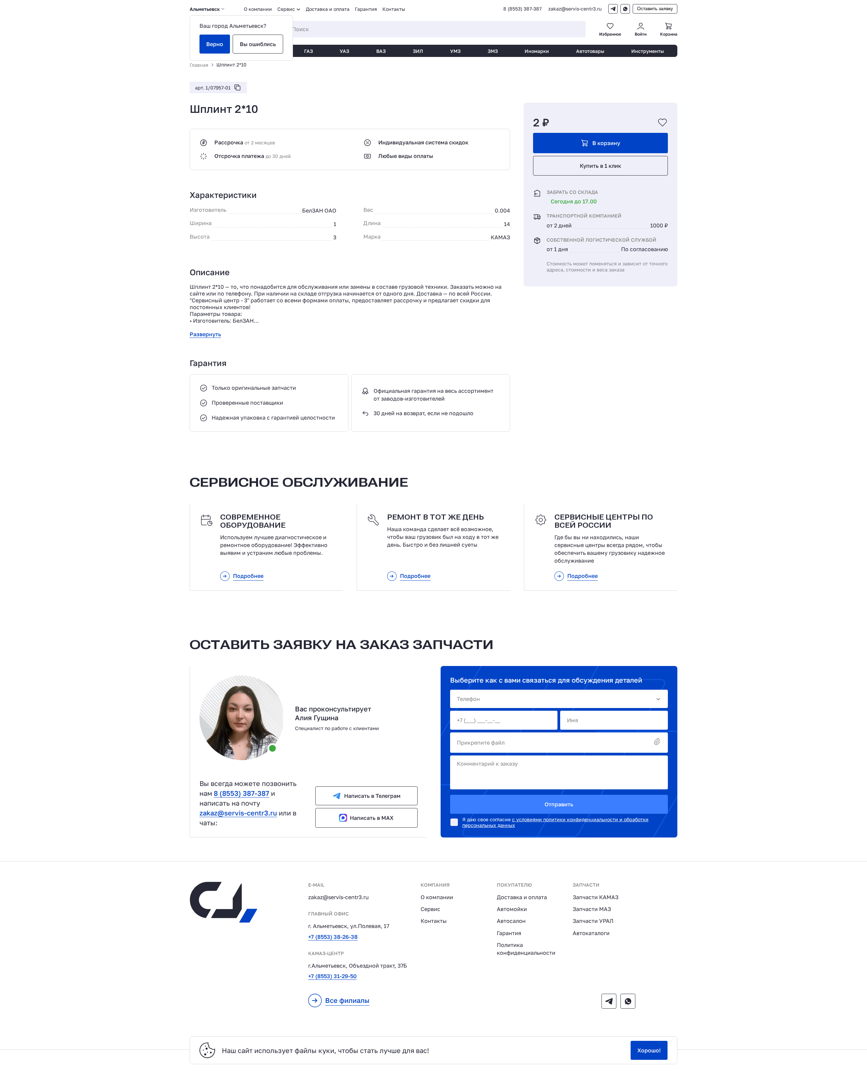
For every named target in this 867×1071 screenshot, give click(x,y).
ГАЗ (308, 51)
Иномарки (537, 51)
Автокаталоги (591, 933)
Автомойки (512, 909)
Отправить (559, 804)
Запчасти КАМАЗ (595, 897)
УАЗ (344, 51)
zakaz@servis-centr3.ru (574, 9)
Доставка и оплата (328, 9)
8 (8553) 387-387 (522, 9)
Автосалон (511, 920)
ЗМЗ (493, 51)
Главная (199, 65)
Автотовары (590, 51)
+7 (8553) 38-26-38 (333, 936)
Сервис (430, 909)
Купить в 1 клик (600, 165)
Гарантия (366, 9)
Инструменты (647, 51)
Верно (214, 44)
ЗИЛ (418, 51)
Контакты (393, 9)
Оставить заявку (655, 8)
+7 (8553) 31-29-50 (332, 976)
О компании (258, 9)
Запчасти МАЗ (592, 909)
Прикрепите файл (481, 742)
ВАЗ (381, 51)
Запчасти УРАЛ (593, 920)
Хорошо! (649, 1050)
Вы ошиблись (258, 44)
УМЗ (455, 51)
